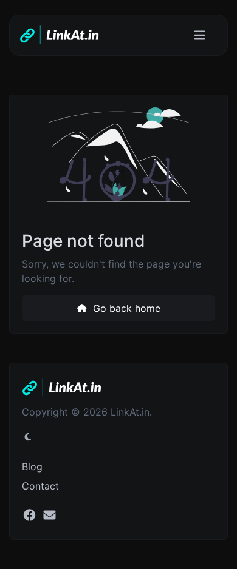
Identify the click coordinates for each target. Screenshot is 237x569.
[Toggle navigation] (200, 35)
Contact (40, 486)
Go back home (125, 308)
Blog (32, 466)
